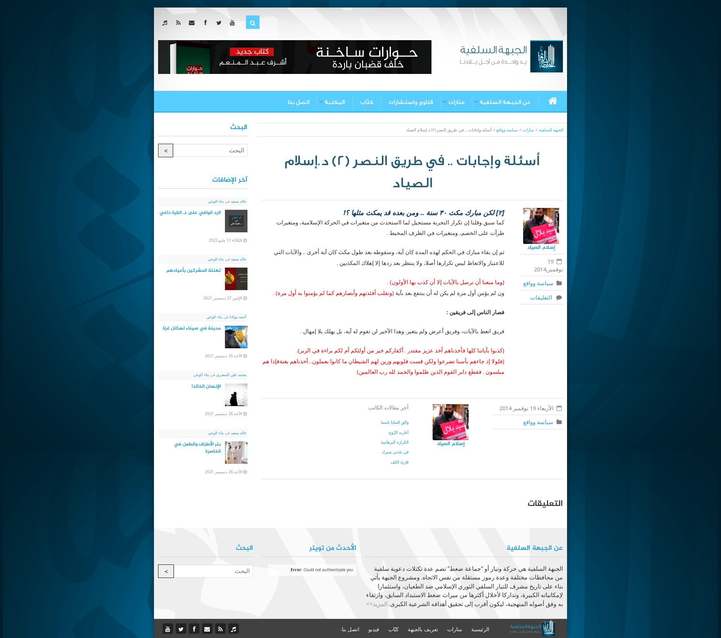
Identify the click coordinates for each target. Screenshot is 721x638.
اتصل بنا (298, 102)
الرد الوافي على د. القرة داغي (190, 213)
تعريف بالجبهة (423, 629)
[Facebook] (206, 22)
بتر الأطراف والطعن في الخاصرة (197, 448)
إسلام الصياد (541, 247)
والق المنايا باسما (395, 422)
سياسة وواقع (538, 283)
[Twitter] (220, 22)
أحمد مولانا (237, 316)
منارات (456, 102)
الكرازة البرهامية (395, 442)
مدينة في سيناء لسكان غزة (192, 328)
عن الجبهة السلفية (505, 102)
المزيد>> (377, 604)
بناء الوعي (216, 201)
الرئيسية (480, 629)
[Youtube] (233, 22)
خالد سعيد (238, 201)
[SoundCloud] (166, 22)
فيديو (373, 629)
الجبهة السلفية (551, 129)
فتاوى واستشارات (411, 102)
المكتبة (335, 102)
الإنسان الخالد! (206, 386)
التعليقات (542, 297)
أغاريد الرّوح (399, 432)
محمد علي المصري (230, 374)
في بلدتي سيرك (395, 451)
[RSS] (179, 22)
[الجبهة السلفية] (511, 55)
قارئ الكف (400, 462)
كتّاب (366, 102)
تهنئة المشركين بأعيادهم (193, 270)
